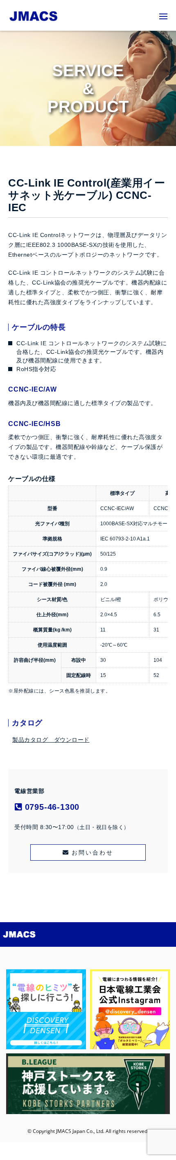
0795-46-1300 (50, 806)
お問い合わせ (92, 852)
